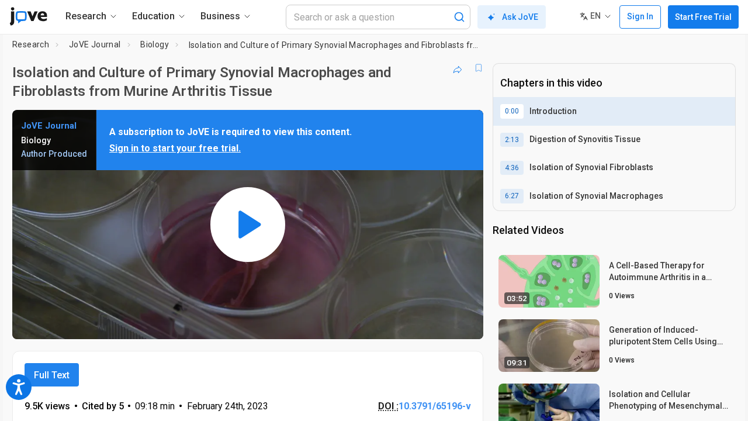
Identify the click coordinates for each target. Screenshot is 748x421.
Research (30, 44)
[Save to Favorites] (478, 68)
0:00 (512, 111)
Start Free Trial (703, 17)
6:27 (512, 196)
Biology (154, 44)
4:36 (512, 168)
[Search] (459, 17)
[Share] (457, 68)
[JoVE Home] (28, 16)
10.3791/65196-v (435, 406)
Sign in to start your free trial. (175, 148)
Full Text (52, 375)
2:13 (512, 140)
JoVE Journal (95, 44)
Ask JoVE (520, 17)
